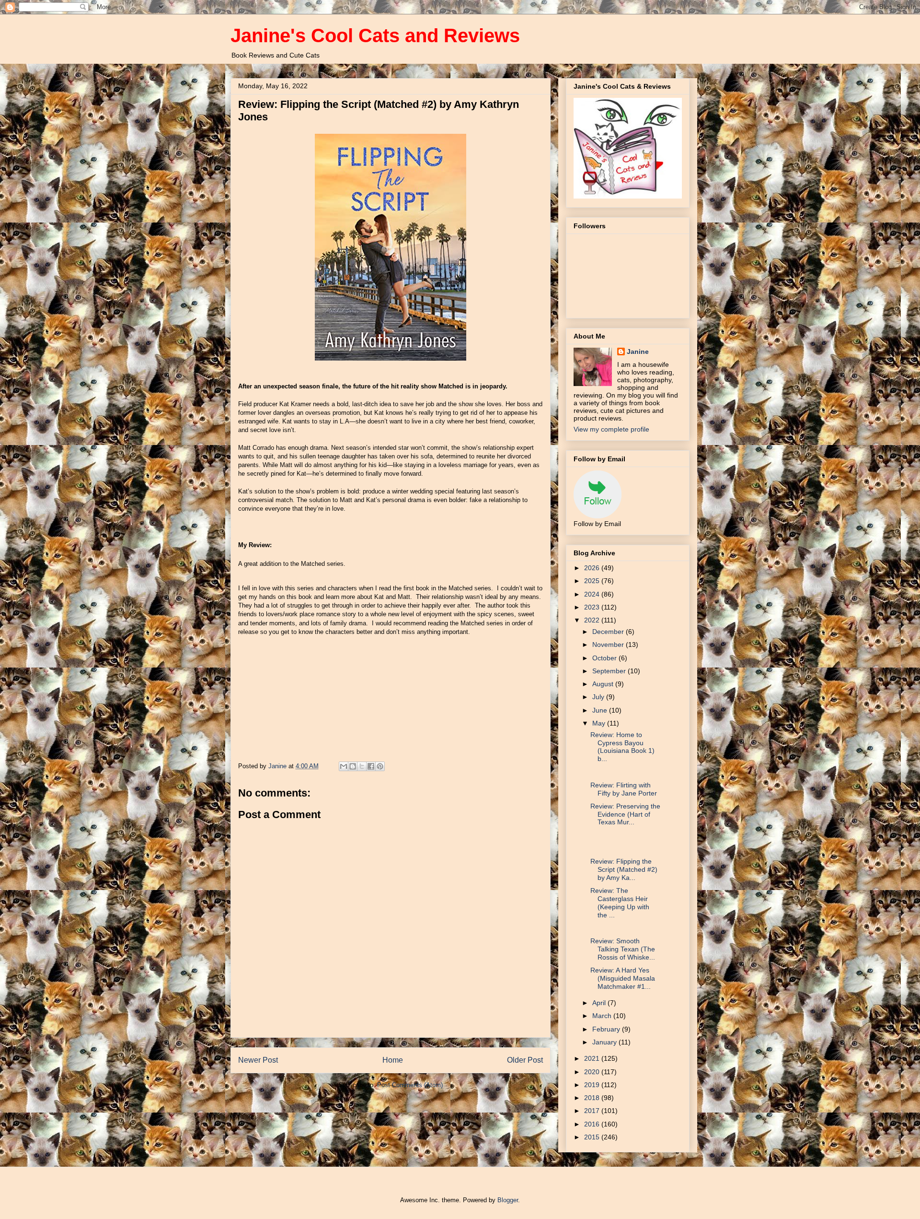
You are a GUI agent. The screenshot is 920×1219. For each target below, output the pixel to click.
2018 (592, 1098)
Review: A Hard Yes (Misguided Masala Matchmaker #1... (622, 978)
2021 (592, 1058)
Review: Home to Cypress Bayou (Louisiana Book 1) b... (622, 746)
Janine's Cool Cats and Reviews (375, 35)
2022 (592, 620)
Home (392, 1060)
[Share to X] (362, 766)
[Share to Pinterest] (380, 766)
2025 (592, 581)
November (609, 644)
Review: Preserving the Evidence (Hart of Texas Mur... (625, 814)
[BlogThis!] (352, 766)
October (605, 658)
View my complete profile (611, 429)
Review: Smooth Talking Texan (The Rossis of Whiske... (622, 949)
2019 (592, 1085)
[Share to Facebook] (371, 766)
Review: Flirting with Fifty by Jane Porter (623, 789)
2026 (592, 568)
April (600, 1003)
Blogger (507, 1200)
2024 (592, 594)
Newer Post (258, 1060)
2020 (592, 1072)
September (610, 671)
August (603, 684)
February (607, 1029)
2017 (592, 1110)
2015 (592, 1137)
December (609, 631)
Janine (638, 351)
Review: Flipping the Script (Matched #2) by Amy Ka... (623, 869)
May (599, 723)
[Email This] (343, 766)
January (605, 1042)
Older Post (525, 1060)
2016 (592, 1124)
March (602, 1016)
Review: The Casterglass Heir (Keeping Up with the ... (619, 902)
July (599, 697)
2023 (592, 607)
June (600, 710)
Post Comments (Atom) (410, 1085)
